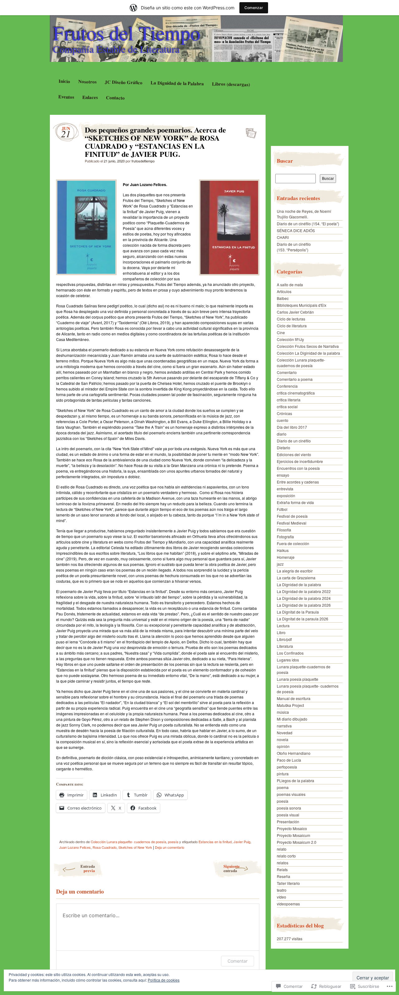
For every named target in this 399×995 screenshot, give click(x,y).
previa (87, 868)
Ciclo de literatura (292, 325)
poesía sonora (289, 807)
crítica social (287, 406)
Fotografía (285, 536)
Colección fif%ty (290, 339)
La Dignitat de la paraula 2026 (302, 618)
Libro (281, 632)
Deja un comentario (169, 847)
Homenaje (286, 557)
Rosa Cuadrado (105, 847)
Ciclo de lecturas (291, 318)
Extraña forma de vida (295, 502)
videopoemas (288, 903)
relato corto (286, 855)
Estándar (249, 131)
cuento (282, 420)
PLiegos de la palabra (295, 780)
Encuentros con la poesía (298, 468)
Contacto (115, 97)
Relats (282, 869)
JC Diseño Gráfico (123, 82)
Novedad (284, 732)
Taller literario (288, 883)
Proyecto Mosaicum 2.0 (296, 842)
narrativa (284, 725)
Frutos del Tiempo (126, 32)
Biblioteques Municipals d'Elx (301, 305)
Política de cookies (164, 980)
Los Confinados (290, 653)
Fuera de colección (293, 543)
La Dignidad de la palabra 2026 (304, 605)
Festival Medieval (291, 523)
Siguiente (232, 868)
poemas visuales (291, 794)
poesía (173, 841)
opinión (283, 746)
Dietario (283, 447)
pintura (283, 773)
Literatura (285, 646)
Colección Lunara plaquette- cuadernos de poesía (128, 841)
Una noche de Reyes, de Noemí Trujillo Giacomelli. (304, 213)
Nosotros (87, 81)
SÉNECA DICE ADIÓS (296, 230)
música (283, 712)
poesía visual (288, 814)
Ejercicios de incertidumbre (300, 461)
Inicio (64, 81)
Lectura (283, 625)
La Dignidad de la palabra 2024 (304, 598)
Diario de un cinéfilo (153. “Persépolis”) (294, 246)
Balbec (283, 298)
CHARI (283, 237)
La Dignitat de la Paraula (298, 611)
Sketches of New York (135, 847)
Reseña (283, 876)
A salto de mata (290, 284)
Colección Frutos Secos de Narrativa (308, 346)
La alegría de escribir (295, 570)
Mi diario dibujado (292, 719)
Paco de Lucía (289, 760)
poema (283, 787)
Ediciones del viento (294, 454)
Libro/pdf (284, 639)
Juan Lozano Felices (75, 847)
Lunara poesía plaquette (297, 679)
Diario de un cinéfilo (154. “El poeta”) (308, 223)
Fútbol (282, 509)
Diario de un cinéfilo (294, 440)
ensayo (283, 475)
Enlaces (90, 97)
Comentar (238, 961)
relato (281, 849)
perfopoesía (287, 766)
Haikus (283, 550)
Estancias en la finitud (215, 841)
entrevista (285, 488)
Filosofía (284, 529)
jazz (280, 564)
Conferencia (287, 386)
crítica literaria (288, 399)
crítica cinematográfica (296, 392)
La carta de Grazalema (296, 577)
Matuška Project (290, 705)
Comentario (287, 372)
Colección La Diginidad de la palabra (308, 353)
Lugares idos (288, 659)
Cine (281, 332)
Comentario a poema (295, 379)
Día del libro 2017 (292, 427)
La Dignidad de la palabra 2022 (304, 591)
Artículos (284, 291)
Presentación (288, 821)
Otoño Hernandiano (293, 753)
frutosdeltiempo (143, 160)
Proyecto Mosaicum (293, 835)
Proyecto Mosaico (292, 828)
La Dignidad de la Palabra (177, 83)
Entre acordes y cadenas (298, 481)
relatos (282, 862)
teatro (281, 890)
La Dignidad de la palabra (299, 584)
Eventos (66, 96)
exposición (286, 495)
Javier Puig (241, 841)
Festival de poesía (292, 516)
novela (282, 739)
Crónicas (284, 413)
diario (281, 434)
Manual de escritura (293, 698)
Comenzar (253, 7)
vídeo (281, 896)
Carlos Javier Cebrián (295, 312)
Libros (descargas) (231, 84)
